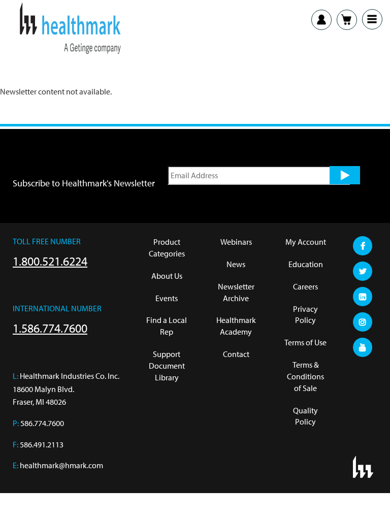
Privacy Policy (305, 315)
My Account (305, 242)
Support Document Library (167, 365)
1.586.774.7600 (50, 328)
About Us (166, 276)
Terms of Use (305, 342)
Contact (236, 354)
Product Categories (167, 247)
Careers (305, 286)
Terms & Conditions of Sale (305, 376)
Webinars (236, 242)
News (235, 264)
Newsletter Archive (236, 292)
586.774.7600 (42, 423)
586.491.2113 (41, 444)
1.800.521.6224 (50, 261)
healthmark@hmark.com (61, 465)
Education (305, 264)
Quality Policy (305, 416)
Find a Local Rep (166, 326)
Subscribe (345, 175)
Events (166, 298)
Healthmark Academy (236, 326)
